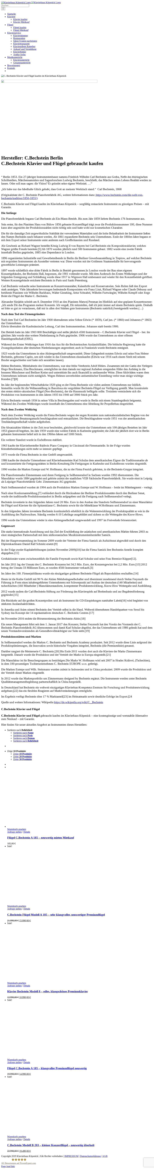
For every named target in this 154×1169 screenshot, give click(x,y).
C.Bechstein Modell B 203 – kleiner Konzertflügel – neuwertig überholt (50, 1145)
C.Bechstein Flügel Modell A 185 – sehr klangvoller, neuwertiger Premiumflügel (56, 914)
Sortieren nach (23, 732)
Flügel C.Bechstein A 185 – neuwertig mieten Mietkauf (40, 837)
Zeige (22, 754)
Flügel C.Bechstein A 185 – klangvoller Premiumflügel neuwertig (47, 1068)
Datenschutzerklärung (90, 1156)
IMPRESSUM (71, 1156)
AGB (105, 1156)
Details (26, 832)
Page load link (8, 1166)
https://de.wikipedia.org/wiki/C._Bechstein (78, 702)
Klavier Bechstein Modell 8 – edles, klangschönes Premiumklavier (47, 991)
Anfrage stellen (14, 832)
